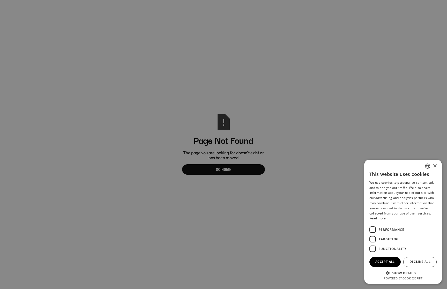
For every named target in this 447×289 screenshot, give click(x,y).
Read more (377, 218)
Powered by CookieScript (403, 278)
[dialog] (223, 144)
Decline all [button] (419, 262)
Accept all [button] (385, 262)
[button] (403, 272)
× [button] (435, 166)
